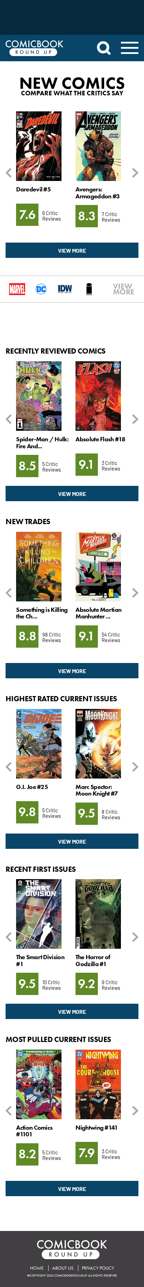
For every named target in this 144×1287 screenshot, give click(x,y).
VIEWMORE (116, 289)
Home (37, 1268)
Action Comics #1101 (34, 1131)
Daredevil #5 (33, 189)
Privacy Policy (98, 1268)
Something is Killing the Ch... (41, 613)
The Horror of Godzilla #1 (92, 960)
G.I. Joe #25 (32, 787)
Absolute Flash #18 (100, 439)
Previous (10, 173)
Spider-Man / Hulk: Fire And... (42, 442)
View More (72, 250)
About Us (62, 1268)
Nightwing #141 (96, 1127)
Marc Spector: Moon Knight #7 (96, 790)
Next (134, 173)
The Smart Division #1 (40, 960)
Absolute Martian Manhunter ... (98, 613)
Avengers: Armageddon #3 (97, 192)
